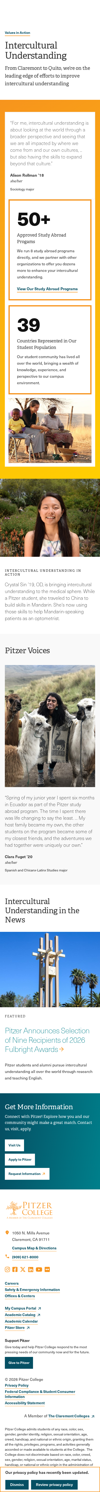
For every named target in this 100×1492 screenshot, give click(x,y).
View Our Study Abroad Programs (47, 288)
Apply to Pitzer (19, 1159)
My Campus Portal (20, 1308)
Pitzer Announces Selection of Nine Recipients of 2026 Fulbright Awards (47, 1039)
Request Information (24, 1173)
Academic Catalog (20, 1314)
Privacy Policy (17, 1385)
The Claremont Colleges (69, 1415)
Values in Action (17, 32)
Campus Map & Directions (34, 1247)
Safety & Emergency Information (32, 1289)
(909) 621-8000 (25, 1256)
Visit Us (14, 1145)
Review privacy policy (54, 1485)
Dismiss (17, 1485)
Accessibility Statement (25, 1402)
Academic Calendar (21, 1321)
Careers (12, 1283)
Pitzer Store (15, 1327)
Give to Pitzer (18, 1362)
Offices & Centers (20, 1295)
